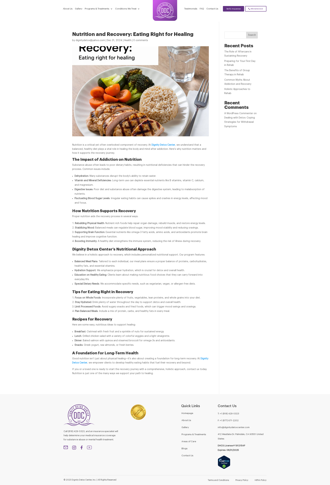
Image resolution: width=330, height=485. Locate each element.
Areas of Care (189, 441)
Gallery (78, 9)
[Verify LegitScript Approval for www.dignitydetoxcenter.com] (224, 468)
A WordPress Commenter (238, 113)
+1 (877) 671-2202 (229, 420)
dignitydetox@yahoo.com (90, 40)
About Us (68, 9)
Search (252, 35)
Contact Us (212, 9)
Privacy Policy (241, 480)
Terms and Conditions (218, 480)
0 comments (140, 40)
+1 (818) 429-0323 (229, 413)
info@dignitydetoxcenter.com (234, 427)
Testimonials (190, 9)
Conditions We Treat (125, 9)
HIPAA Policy (260, 480)
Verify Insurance (233, 9)
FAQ (202, 9)
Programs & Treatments (97, 9)
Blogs (185, 448)
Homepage (187, 413)
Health (127, 40)
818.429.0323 (257, 9)
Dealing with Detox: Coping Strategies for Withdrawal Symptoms (239, 122)
